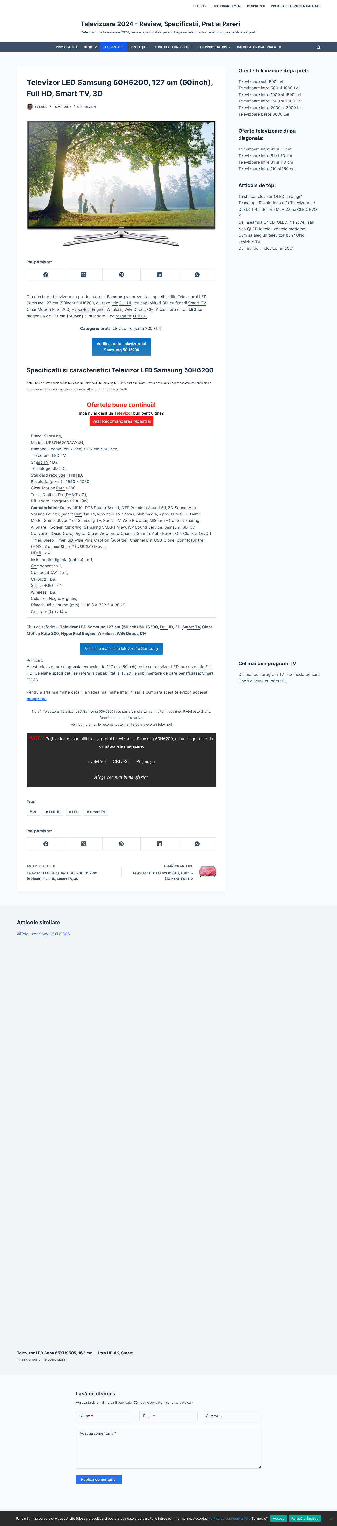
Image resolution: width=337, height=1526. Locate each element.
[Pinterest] (121, 274)
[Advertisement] (279, 455)
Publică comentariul (99, 1479)
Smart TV (96, 812)
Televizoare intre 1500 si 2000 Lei (270, 101)
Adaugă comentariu (98, 1433)
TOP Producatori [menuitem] (212, 47)
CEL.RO (121, 761)
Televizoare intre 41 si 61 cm (264, 149)
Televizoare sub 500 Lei (260, 81)
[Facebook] (46, 274)
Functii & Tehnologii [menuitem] (171, 47)
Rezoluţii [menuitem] (137, 47)
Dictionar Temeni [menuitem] (227, 6)
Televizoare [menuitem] (113, 47)
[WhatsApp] (197, 274)
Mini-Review (86, 107)
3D (33, 812)
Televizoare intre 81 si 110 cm (265, 162)
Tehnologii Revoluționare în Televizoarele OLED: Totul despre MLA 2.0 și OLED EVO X (277, 209)
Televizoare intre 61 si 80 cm (265, 155)
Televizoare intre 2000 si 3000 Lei (270, 107)
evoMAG (97, 761)
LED (73, 812)
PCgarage (145, 761)
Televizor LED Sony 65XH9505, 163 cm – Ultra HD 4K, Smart (75, 1352)
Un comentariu (54, 1360)
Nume (86, 1415)
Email (149, 1415)
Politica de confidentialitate (229, 1518)
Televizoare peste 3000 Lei (263, 114)
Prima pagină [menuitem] (67, 47)
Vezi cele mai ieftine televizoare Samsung (121, 649)
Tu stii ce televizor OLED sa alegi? (270, 196)
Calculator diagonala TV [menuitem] (259, 47)
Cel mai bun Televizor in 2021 (266, 248)
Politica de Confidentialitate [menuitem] (295, 6)
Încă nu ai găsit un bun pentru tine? (121, 412)
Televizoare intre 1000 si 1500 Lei (269, 94)
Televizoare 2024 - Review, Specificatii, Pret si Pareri (160, 24)
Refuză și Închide (305, 1518)
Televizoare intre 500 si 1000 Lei (268, 87)
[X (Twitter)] (84, 274)
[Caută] (318, 47)
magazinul (36, 698)
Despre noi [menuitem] (256, 6)
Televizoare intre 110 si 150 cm (267, 168)
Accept (278, 1518)
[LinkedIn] (159, 274)
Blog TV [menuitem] (199, 6)
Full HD (53, 812)
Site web (214, 1415)
